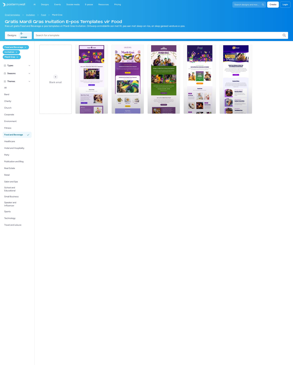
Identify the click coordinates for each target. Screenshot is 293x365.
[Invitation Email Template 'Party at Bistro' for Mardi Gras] (164, 79)
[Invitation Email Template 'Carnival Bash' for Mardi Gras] (236, 79)
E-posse (24, 35)
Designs (11, 35)
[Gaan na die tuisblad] (12, 5)
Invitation (30, 15)
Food (43, 15)
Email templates (12, 15)
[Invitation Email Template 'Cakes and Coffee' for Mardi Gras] (128, 79)
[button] (29, 65)
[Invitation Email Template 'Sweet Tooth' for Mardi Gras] (91, 79)
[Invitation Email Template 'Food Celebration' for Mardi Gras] (200, 79)
